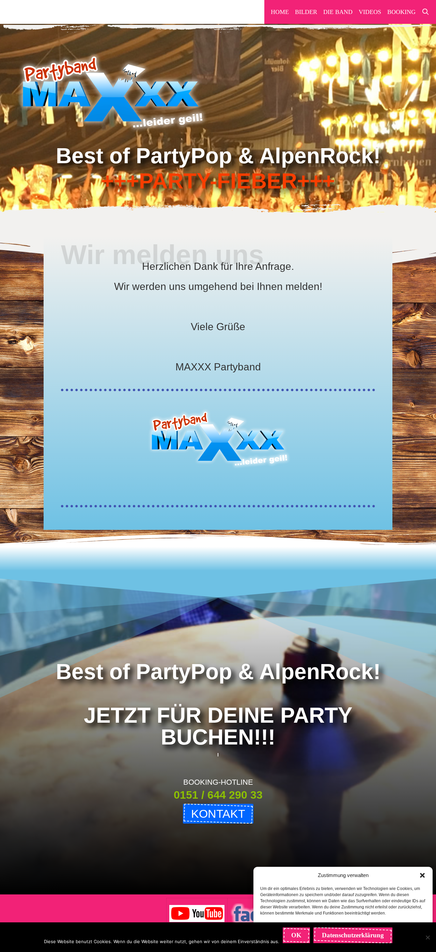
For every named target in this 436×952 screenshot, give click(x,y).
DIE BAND (338, 12)
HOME (280, 12)
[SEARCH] (426, 12)
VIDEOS (370, 12)
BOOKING (401, 12)
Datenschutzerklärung (353, 935)
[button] (422, 875)
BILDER (306, 12)
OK (296, 935)
